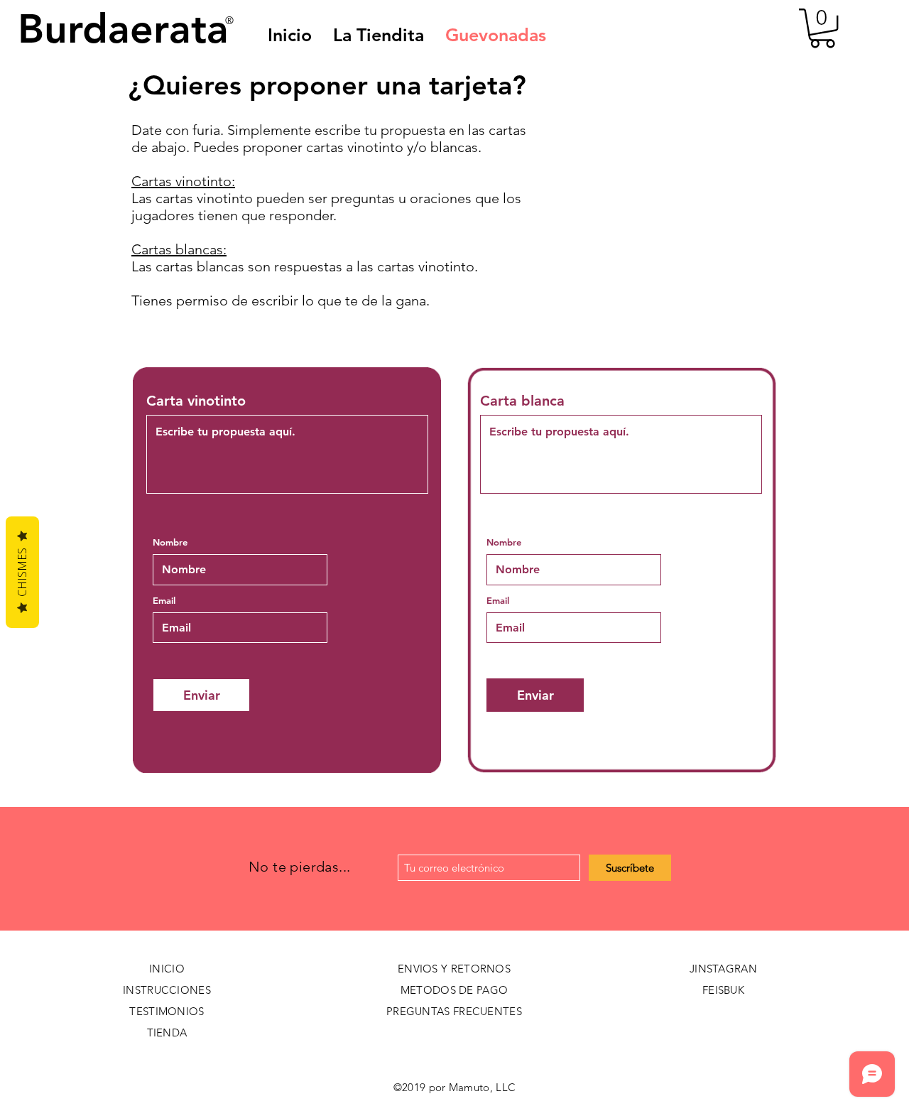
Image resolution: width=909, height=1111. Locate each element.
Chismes (22, 572)
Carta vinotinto (196, 401)
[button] (496, 35)
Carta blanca (522, 401)
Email (164, 600)
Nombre (170, 542)
